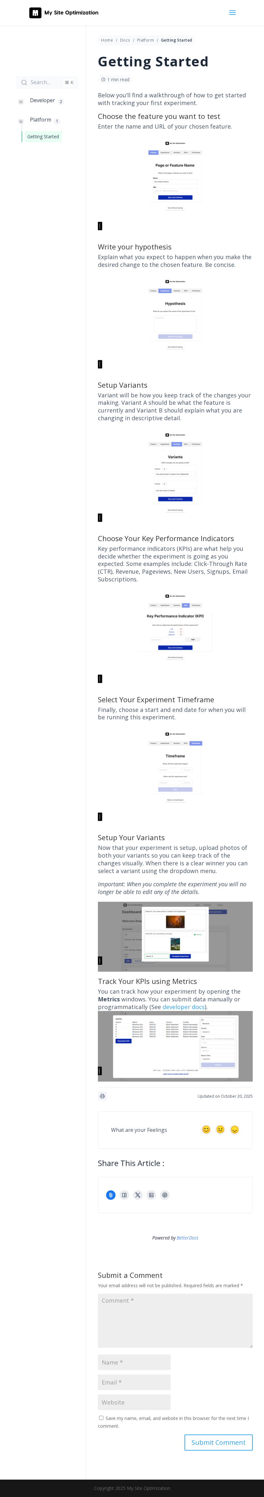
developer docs (184, 1007)
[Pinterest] (165, 1195)
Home (107, 40)
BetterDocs (187, 1238)
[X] (138, 1195)
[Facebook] (124, 1195)
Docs (125, 40)
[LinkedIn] (151, 1195)
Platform (145, 40)
